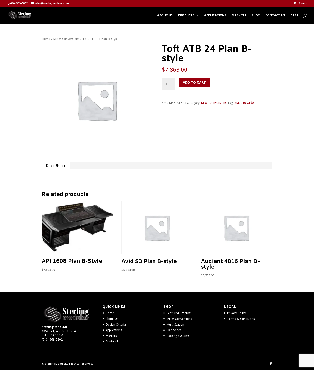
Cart (295, 15)
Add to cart (194, 82)
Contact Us (275, 15)
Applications (215, 15)
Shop (256, 15)
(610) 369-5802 (52, 339)
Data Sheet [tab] (55, 165)
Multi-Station (175, 324)
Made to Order (244, 103)
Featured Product (178, 313)
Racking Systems (178, 336)
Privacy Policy (236, 313)
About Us (165, 15)
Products (186, 15)
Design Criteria (116, 324)
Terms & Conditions (241, 319)
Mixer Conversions (66, 39)
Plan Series (174, 330)
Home (46, 39)
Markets (239, 15)
